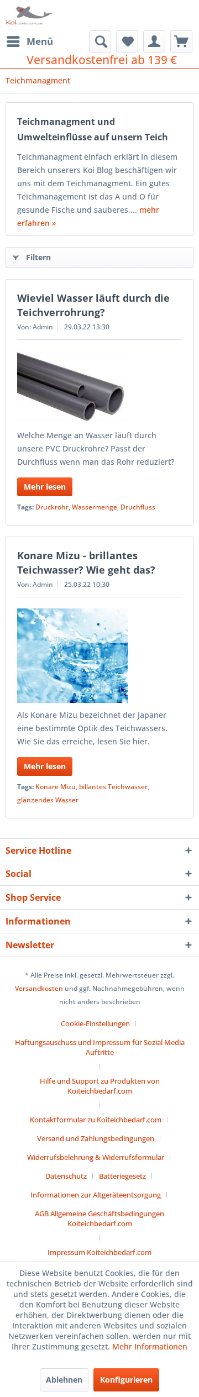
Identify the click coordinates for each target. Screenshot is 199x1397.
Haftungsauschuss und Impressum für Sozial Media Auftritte (100, 1047)
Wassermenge (94, 507)
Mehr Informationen (149, 1346)
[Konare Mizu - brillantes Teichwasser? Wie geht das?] (99, 655)
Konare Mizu (55, 786)
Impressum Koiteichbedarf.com (99, 1252)
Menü (40, 41)
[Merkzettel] (127, 41)
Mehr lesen (45, 486)
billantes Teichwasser (113, 786)
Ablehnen (64, 1379)
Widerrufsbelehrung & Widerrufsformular (95, 1157)
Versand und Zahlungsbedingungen (95, 1138)
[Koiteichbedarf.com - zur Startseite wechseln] (30, 15)
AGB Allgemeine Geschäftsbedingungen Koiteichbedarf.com (99, 1218)
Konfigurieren (126, 1379)
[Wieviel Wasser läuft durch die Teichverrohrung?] (99, 387)
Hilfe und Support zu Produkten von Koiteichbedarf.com (100, 1086)
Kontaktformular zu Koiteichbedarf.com (95, 1120)
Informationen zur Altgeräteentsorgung (95, 1195)
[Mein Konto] (154, 41)
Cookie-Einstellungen (95, 1023)
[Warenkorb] (181, 41)
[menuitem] (29, 41)
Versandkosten (39, 988)
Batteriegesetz (122, 1176)
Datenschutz (66, 1176)
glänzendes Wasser (47, 800)
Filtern (38, 257)
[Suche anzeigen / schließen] (100, 41)
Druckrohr (52, 507)
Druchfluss (138, 507)
